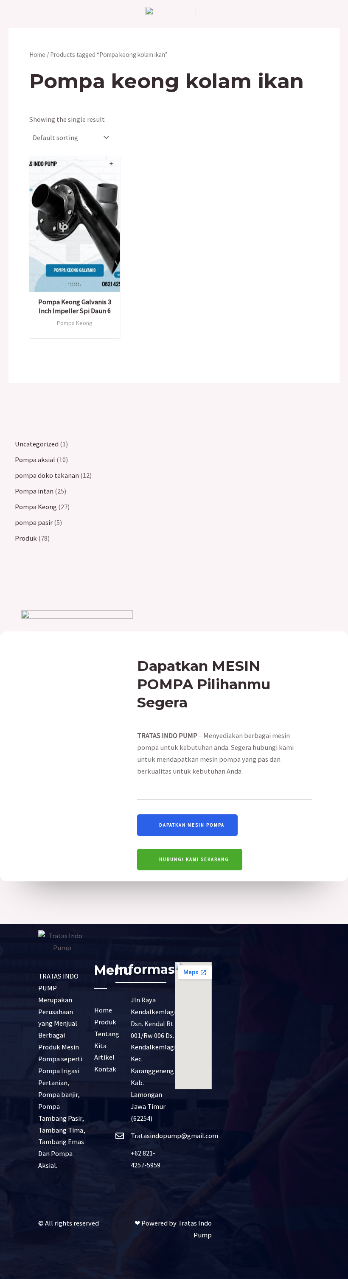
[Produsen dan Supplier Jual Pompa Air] (170, 32)
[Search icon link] (324, 33)
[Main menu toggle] (23, 32)
